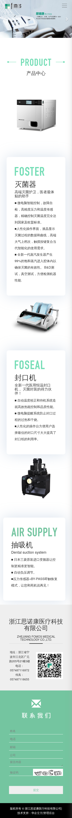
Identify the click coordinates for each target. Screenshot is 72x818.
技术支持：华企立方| (30, 813)
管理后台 (49, 813)
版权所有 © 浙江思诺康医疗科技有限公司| (36, 808)
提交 (36, 790)
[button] (5, 19)
